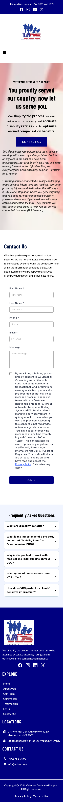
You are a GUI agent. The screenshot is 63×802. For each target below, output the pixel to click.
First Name (16, 288)
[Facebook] (21, 9)
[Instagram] (28, 9)
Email (13, 332)
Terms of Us (40, 796)
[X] (41, 9)
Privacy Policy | (24, 796)
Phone (14, 317)
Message (14, 347)
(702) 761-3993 (46, 4)
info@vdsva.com (22, 4)
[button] (4, 52)
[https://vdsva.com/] (31, 33)
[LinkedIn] (35, 9)
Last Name (16, 303)
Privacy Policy (23, 464)
